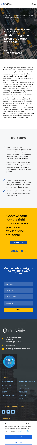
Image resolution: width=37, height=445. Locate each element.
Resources (23, 392)
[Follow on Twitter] (8, 412)
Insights (22, 395)
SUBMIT (19, 310)
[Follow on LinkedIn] (13, 412)
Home (5, 15)
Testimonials (24, 389)
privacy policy (25, 431)
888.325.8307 (14, 53)
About (21, 399)
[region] (18, 433)
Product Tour (7, 382)
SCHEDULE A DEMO (18, 243)
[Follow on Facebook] (3, 412)
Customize (18, 442)
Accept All (18, 437)
